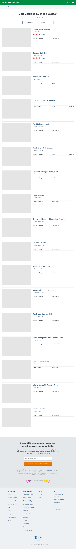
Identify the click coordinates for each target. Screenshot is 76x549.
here (20, 473)
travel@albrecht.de (50, 470)
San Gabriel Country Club (43, 290)
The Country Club (40, 195)
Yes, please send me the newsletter (38, 464)
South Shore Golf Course (43, 147)
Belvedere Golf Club (41, 76)
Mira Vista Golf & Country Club (45, 385)
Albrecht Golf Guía (12, 2)
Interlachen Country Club (43, 29)
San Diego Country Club (42, 314)
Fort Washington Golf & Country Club (48, 337)
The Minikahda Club (41, 124)
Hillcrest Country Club (42, 242)
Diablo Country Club (41, 361)
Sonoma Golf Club (40, 53)
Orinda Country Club (41, 408)
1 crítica (43, 34)
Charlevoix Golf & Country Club (45, 100)
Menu (73, 2)
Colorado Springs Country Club (45, 171)
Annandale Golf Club (41, 266)
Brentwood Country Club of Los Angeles (49, 219)
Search (68, 2)
